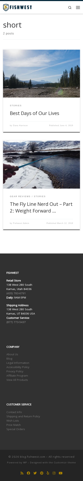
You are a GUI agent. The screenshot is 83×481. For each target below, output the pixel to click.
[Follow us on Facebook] (28, 473)
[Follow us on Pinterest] (41, 473)
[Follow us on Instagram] (54, 473)
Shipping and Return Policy (23, 416)
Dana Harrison (20, 126)
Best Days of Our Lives (34, 113)
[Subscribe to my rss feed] (22, 473)
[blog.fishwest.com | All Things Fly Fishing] (17, 7)
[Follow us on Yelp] (48, 473)
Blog (9, 358)
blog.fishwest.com (32, 456)
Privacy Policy (14, 371)
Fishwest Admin (21, 223)
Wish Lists (12, 420)
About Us (12, 354)
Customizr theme (65, 462)
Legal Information (17, 363)
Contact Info (14, 412)
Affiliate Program (17, 375)
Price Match (13, 425)
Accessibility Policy (17, 367)
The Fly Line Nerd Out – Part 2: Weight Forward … (41, 207)
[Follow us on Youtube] (60, 473)
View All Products (17, 380)
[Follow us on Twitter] (35, 473)
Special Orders (15, 429)
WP (25, 462)
